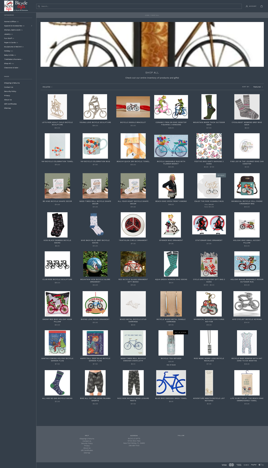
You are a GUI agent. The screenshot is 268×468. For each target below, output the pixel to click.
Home (147, 15)
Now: (206, 207)
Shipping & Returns (12, 83)
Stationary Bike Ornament (209, 240)
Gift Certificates (10, 104)
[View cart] (262, 6)
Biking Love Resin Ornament (95, 319)
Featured (257, 87)
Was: (206, 204)
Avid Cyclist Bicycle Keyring (247, 319)
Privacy (7, 95)
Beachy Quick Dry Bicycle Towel (133, 161)
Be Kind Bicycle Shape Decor (57, 201)
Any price (46, 87)
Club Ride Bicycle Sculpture (57, 279)
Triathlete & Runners (13, 59)
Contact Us (8, 87)
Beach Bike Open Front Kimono (171, 201)
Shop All (9, 63)
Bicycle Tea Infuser (171, 358)
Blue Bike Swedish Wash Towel (171, 398)
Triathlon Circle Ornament (133, 240)
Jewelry (8, 34)
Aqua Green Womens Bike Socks (171, 279)
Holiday (8, 51)
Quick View (57, 100)
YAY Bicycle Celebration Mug (95, 161)
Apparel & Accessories (14, 26)
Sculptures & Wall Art (14, 47)
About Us (8, 100)
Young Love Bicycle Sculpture (95, 122)
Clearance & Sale (11, 68)
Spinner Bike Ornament (171, 240)
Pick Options (133, 107)
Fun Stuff (9, 38)
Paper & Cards (11, 42)
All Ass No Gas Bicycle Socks (57, 398)
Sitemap (7, 108)
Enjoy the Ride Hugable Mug (209, 201)
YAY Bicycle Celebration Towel (57, 161)
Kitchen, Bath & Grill (13, 30)
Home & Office (11, 22)
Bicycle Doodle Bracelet (133, 122)
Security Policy (10, 91)
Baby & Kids (10, 55)
